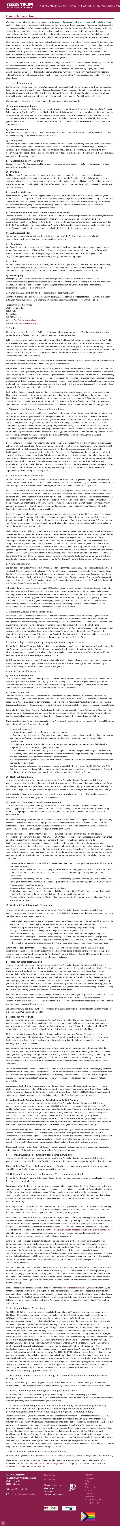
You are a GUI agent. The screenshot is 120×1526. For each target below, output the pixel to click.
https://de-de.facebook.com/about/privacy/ (76, 1287)
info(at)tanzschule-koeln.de (24, 320)
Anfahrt (88, 1481)
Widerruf (88, 1490)
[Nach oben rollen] (114, 1520)
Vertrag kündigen (92, 1502)
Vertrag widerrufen (93, 1499)
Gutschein (89, 1493)
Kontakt (88, 1475)
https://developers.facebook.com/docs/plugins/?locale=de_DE (83, 1229)
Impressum (89, 1478)
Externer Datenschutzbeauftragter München (49, 1463)
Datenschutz (90, 1487)
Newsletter (90, 1496)
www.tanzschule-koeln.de (25, 323)
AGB (87, 1484)
